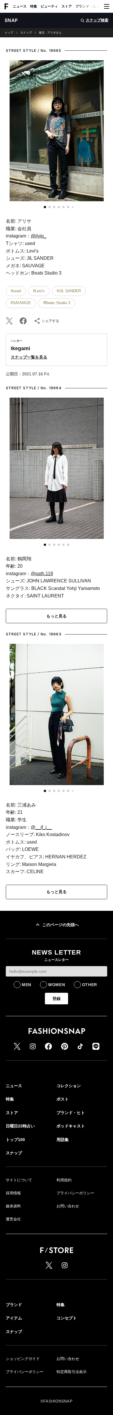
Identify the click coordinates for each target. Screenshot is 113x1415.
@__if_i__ (41, 827)
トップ (9, 32)
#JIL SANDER (69, 291)
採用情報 (13, 1193)
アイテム (14, 1318)
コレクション (69, 1085)
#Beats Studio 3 (56, 303)
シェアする (50, 321)
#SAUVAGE (21, 303)
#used (16, 291)
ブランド (14, 1304)
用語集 (63, 1139)
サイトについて (19, 1180)
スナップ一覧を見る (29, 357)
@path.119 (42, 573)
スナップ (26, 32)
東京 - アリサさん (50, 32)
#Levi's (39, 291)
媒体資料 (13, 1206)
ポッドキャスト (71, 1126)
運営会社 (13, 1219)
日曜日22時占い (20, 1126)
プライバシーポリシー (75, 1193)
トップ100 (15, 1139)
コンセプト (67, 1318)
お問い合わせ (68, 1206)
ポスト (63, 1099)
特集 (33, 6)
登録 (56, 998)
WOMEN (56, 984)
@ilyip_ (38, 235)
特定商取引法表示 (72, 1372)
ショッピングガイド (23, 1359)
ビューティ (49, 6)
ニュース (20, 6)
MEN (26, 984)
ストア (66, 6)
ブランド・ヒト (87, 6)
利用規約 (64, 1180)
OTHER (89, 984)
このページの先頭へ (60, 924)
